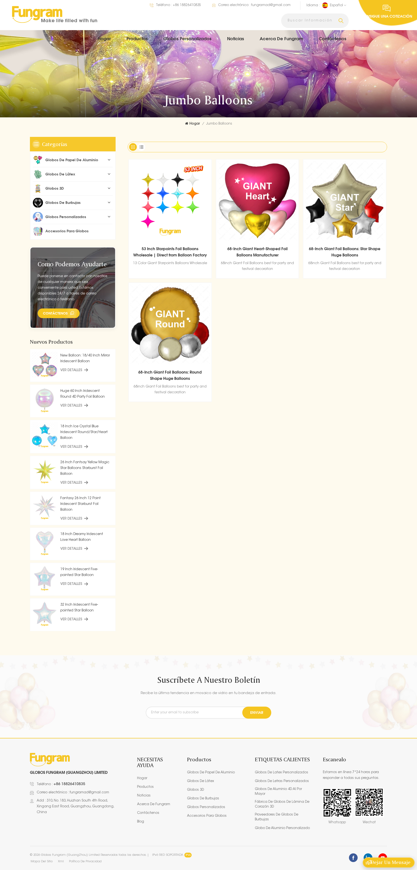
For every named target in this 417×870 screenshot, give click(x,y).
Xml (61, 861)
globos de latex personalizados (281, 772)
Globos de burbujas (63, 202)
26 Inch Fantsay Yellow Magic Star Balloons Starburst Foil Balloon (84, 468)
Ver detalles (71, 370)
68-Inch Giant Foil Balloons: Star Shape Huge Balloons (344, 251)
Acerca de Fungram (281, 38)
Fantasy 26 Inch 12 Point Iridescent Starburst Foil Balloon (80, 504)
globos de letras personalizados (282, 781)
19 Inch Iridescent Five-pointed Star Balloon (79, 572)
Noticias (235, 38)
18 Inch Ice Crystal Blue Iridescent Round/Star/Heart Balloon (84, 432)
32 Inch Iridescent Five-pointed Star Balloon (79, 607)
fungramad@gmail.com (271, 5)
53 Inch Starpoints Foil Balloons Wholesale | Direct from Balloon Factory (170, 251)
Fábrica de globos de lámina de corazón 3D (282, 804)
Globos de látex (60, 174)
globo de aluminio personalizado (282, 828)
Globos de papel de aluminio (71, 160)
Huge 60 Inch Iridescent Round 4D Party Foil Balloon (82, 394)
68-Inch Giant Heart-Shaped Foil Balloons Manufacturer (257, 251)
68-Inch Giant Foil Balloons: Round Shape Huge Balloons (170, 375)
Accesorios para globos (67, 231)
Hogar (104, 38)
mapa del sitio (42, 861)
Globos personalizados (187, 38)
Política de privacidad (85, 861)
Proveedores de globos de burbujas (276, 817)
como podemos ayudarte (72, 264)
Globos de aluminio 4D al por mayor (278, 792)
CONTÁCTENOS (55, 313)
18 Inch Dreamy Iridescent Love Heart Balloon (81, 537)
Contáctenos (332, 38)
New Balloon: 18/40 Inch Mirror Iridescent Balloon (85, 358)
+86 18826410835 (187, 5)
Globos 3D (54, 188)
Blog (140, 821)
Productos (137, 38)
